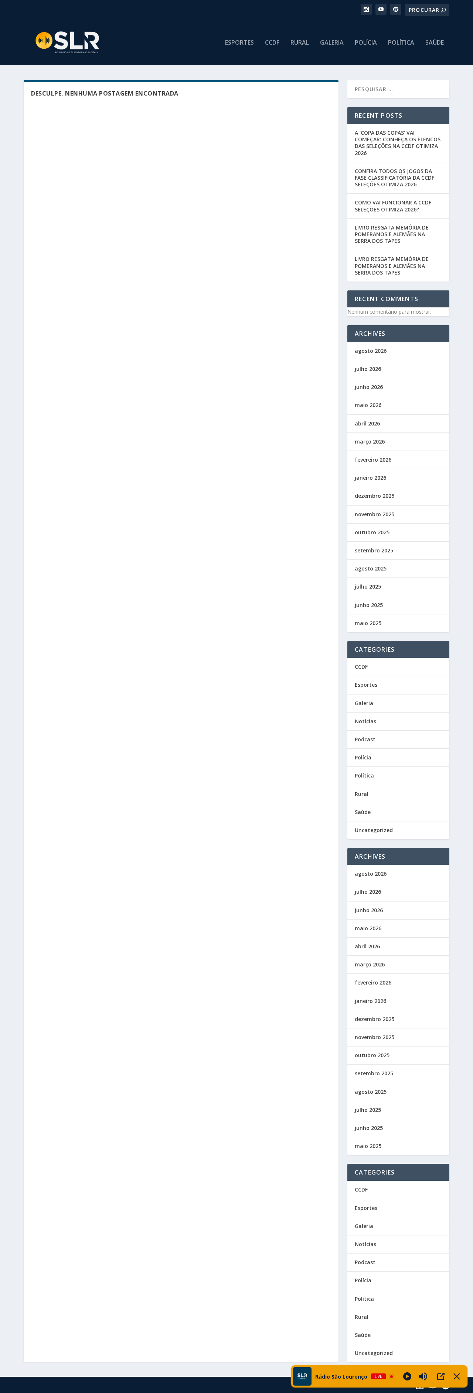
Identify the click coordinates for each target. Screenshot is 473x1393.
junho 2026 (369, 386)
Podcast (365, 739)
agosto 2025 (371, 568)
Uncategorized (374, 830)
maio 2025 (368, 623)
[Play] (407, 1376)
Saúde (434, 42)
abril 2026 (367, 423)
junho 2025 (369, 604)
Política (401, 42)
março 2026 (370, 441)
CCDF (272, 42)
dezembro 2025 (374, 495)
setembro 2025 (374, 550)
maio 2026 (368, 404)
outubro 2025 (372, 532)
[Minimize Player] (457, 1376)
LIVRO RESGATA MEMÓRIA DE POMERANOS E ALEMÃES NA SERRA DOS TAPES (392, 234)
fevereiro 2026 (373, 459)
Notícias (365, 721)
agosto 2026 (371, 350)
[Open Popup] (441, 1376)
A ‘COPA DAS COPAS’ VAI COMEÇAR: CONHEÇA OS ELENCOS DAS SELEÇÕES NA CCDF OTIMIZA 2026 (397, 142)
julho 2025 (368, 586)
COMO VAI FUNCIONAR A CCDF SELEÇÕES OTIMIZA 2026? (393, 206)
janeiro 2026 (370, 477)
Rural (299, 42)
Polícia (366, 42)
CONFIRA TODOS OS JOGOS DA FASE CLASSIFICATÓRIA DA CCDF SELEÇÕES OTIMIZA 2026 (394, 178)
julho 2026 (368, 368)
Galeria (332, 42)
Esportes (239, 42)
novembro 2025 (374, 514)
